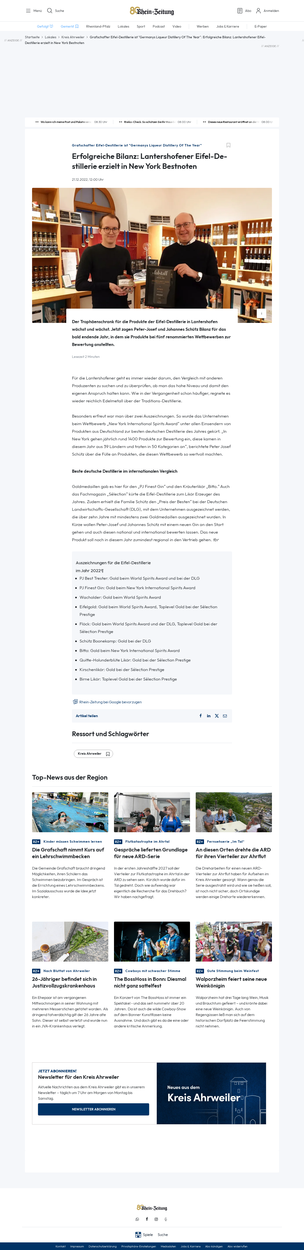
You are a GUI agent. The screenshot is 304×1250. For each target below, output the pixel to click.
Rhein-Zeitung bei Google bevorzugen (110, 702)
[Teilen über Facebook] (200, 716)
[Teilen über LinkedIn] (209, 716)
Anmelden (271, 11)
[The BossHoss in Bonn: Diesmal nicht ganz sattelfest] (152, 941)
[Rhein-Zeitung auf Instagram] (156, 1219)
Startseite (32, 37)
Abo (248, 11)
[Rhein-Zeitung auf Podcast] (165, 1219)
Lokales (50, 37)
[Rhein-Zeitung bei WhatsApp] (137, 1219)
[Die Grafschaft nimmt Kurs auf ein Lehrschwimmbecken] (70, 811)
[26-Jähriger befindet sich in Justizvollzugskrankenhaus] (70, 941)
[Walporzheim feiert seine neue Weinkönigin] (234, 941)
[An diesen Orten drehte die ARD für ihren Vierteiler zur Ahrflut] (234, 811)
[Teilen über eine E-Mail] (225, 716)
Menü (37, 11)
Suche (59, 11)
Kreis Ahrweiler (73, 37)
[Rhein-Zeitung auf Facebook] (146, 1219)
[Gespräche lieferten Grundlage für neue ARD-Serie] (152, 811)
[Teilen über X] (217, 716)
